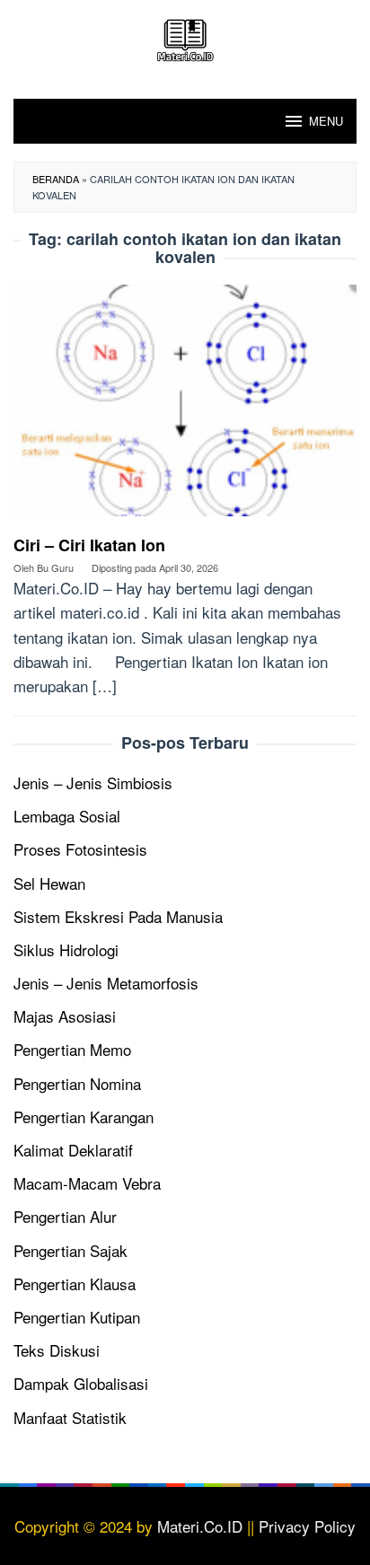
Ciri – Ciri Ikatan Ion (89, 545)
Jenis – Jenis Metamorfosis (105, 983)
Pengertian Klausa (74, 1283)
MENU (326, 120)
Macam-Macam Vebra (87, 1183)
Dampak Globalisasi (80, 1383)
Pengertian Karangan (83, 1116)
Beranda (55, 178)
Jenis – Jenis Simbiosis (92, 782)
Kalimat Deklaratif (73, 1150)
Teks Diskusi (56, 1350)
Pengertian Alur (65, 1216)
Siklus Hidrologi (66, 949)
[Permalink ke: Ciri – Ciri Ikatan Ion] (185, 406)
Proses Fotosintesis (80, 849)
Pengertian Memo (72, 1049)
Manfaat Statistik (70, 1417)
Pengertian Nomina (77, 1083)
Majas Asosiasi (64, 1016)
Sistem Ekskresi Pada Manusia (118, 916)
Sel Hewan (49, 883)
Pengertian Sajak (70, 1250)
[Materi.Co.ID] (185, 37)
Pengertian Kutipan (76, 1317)
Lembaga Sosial (66, 815)
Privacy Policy (307, 1526)
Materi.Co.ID (199, 1526)
